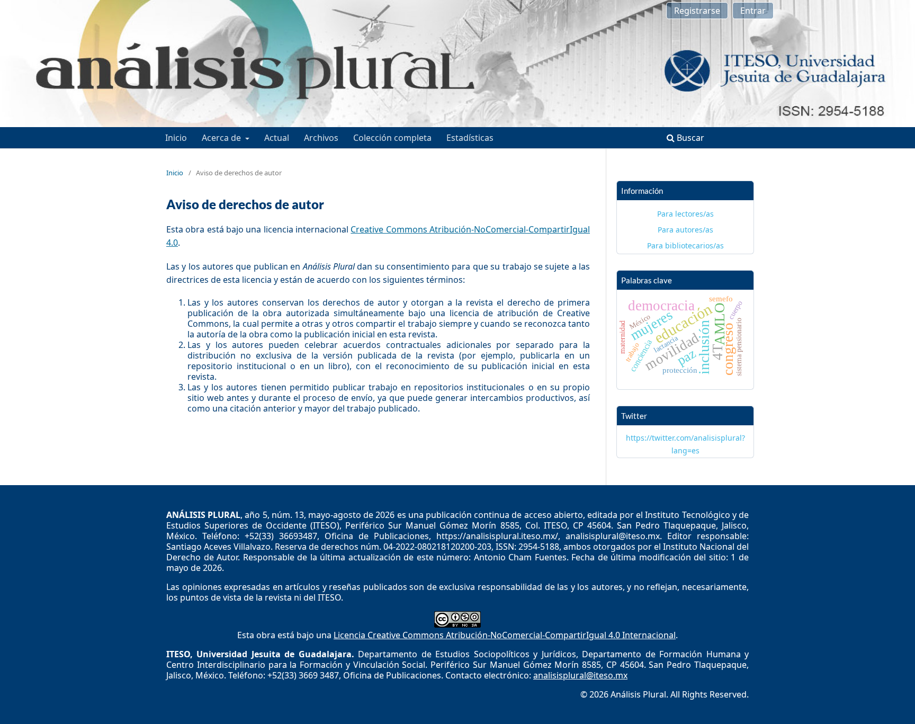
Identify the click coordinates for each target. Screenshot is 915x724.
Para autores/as (685, 230)
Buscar (689, 138)
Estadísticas (470, 138)
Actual (276, 138)
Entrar (753, 10)
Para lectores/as (685, 214)
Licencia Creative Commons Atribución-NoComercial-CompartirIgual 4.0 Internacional (505, 635)
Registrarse (697, 10)
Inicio (176, 138)
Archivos (321, 138)
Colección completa (392, 138)
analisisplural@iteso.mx (580, 675)
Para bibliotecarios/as (685, 245)
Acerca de (222, 138)
